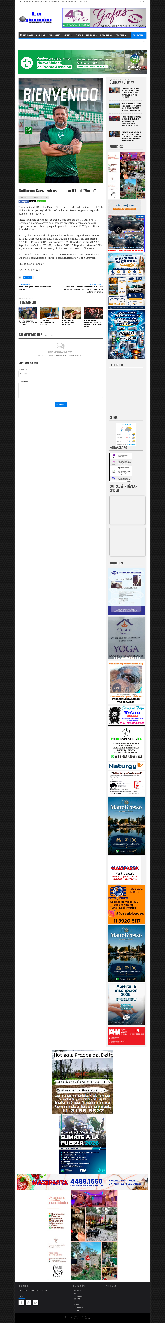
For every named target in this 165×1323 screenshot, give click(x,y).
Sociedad (40, 35)
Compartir (24, 202)
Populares (138, 35)
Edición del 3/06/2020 (69, 2)
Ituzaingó (91, 35)
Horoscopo (128, 481)
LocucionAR (87, 1319)
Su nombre (23, 370)
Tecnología (54, 35)
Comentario (23, 382)
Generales (27, 35)
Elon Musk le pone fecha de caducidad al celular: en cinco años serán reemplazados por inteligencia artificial (131, 121)
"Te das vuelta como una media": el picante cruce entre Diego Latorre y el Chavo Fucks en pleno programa (130, 92)
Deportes (68, 35)
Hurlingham (106, 35)
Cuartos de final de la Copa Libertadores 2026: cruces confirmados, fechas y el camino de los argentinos (131, 107)
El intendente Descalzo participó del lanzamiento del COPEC (93, 324)
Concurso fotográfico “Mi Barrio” (47, 323)
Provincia (121, 35)
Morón (79, 35)
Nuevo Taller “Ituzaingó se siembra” (68, 323)
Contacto (83, 2)
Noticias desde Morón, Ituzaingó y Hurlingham (41, 2)
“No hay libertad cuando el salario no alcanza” (28, 323)
